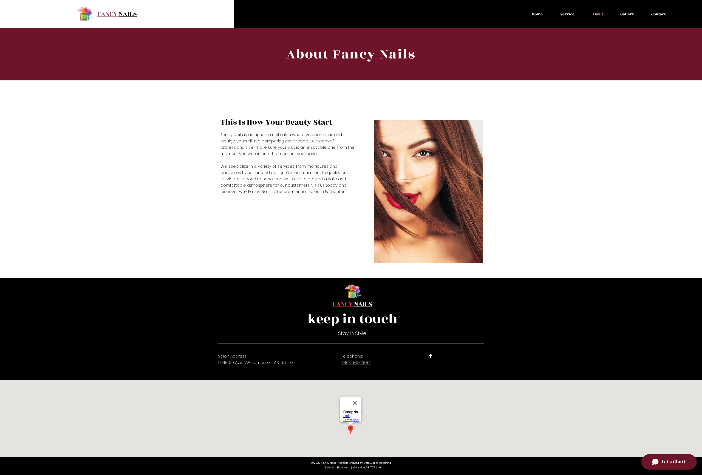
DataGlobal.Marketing (377, 462)
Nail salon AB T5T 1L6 (367, 467)
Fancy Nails (328, 462)
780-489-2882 (356, 362)
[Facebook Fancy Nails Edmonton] (431, 356)
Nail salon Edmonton (337, 467)
